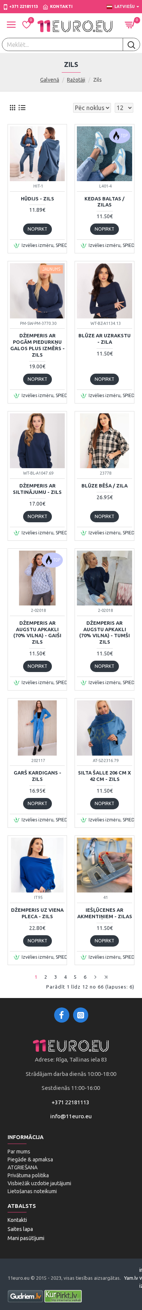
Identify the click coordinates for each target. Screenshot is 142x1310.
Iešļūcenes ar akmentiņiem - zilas (104, 913)
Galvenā (49, 80)
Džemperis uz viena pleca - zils (37, 913)
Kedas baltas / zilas (104, 202)
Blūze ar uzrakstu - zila (104, 339)
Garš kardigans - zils (37, 776)
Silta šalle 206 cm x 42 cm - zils (104, 776)
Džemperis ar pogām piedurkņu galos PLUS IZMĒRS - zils (37, 345)
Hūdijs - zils (37, 198)
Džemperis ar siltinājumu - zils (37, 489)
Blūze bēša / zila (104, 485)
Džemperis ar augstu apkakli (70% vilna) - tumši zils (104, 632)
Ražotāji (76, 80)
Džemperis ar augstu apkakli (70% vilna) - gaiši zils (37, 632)
